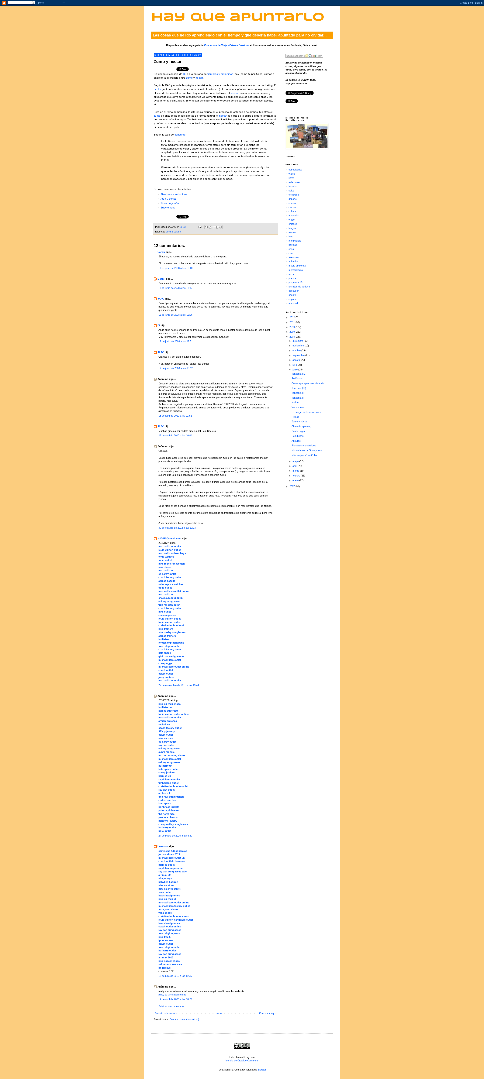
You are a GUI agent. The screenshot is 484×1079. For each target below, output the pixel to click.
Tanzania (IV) (299, 373)
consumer (180, 134)
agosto (296, 360)
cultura (177, 231)
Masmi (161, 278)
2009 (292, 331)
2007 (292, 486)
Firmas (295, 416)
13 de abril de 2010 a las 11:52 (175, 415)
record (292, 274)
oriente (292, 295)
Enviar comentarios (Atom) (184, 1019)
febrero (296, 475)
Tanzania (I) (298, 397)
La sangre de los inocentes (306, 412)
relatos (292, 232)
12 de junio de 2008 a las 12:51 (175, 341)
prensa (292, 278)
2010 (292, 327)
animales (293, 261)
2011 (292, 322)
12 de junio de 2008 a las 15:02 (175, 368)
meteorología (296, 270)
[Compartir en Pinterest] (221, 227)
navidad (293, 244)
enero (295, 480)
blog (291, 236)
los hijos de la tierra (299, 286)
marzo (296, 470)
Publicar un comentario (171, 1006)
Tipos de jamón (170, 203)
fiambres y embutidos (220, 73)
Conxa (161, 252)
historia (292, 186)
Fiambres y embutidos (174, 194)
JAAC (160, 298)
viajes (292, 173)
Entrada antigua (267, 1013)
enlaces (293, 223)
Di (184, 73)
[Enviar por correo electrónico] (206, 227)
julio (295, 364)
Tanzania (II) (298, 392)
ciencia (292, 207)
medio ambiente (297, 265)
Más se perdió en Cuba (304, 455)
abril (295, 466)
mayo (295, 461)
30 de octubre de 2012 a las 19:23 (177, 527)
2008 (292, 336)
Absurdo (296, 440)
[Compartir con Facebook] (217, 227)
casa (291, 249)
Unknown (162, 846)
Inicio (219, 1013)
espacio (293, 299)
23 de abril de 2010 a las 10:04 (175, 435)
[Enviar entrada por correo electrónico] (199, 227)
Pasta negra (298, 431)
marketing (294, 215)
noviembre (298, 345)
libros (291, 178)
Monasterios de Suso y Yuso (307, 450)
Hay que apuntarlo (237, 17)
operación (294, 290)
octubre (296, 350)
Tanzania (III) (299, 388)
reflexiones (294, 182)
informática (295, 240)
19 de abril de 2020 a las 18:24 (175, 999)
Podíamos (297, 378)
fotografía (294, 194)
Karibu (295, 402)
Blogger (262, 1069)
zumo (189, 77)
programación (296, 282)
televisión (294, 257)
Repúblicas (298, 436)
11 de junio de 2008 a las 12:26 (175, 314)
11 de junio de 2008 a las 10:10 (175, 268)
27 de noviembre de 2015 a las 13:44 (178, 685)
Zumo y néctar (299, 421)
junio (295, 369)
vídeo (292, 219)
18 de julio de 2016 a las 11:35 (175, 975)
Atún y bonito (168, 198)
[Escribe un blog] (210, 227)
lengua (292, 228)
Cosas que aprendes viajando (308, 383)
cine (291, 253)
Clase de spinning (301, 426)
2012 (292, 317)
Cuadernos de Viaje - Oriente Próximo (226, 45)
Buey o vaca (168, 207)
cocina (169, 231)
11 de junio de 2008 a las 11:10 (175, 288)
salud (291, 190)
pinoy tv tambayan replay (172, 994)
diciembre (298, 340)
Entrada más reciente (166, 1013)
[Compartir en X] (213, 227)
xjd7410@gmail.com (169, 538)
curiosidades (295, 169)
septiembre (298, 355)
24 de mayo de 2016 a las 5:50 (175, 835)
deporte (293, 199)
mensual (293, 303)
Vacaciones (298, 407)
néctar (199, 77)
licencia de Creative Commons (241, 1060)
